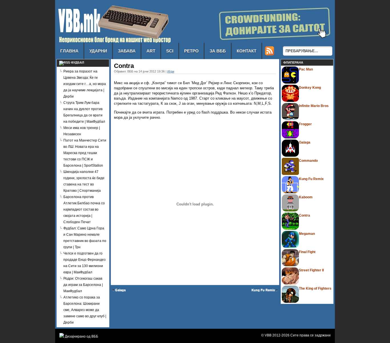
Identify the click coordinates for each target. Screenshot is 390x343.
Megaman (307, 234)
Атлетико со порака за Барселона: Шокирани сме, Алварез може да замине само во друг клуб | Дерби (84, 309)
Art (150, 51)
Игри (170, 71)
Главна (69, 51)
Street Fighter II (311, 270)
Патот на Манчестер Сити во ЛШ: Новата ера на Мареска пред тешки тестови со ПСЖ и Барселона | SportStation (84, 153)
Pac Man (306, 69)
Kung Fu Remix (263, 290)
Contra (304, 215)
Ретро (191, 51)
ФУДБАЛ (77, 62)
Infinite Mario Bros (314, 106)
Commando (308, 161)
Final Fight (307, 252)
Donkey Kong (310, 88)
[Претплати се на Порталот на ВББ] (269, 53)
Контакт (246, 51)
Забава (127, 51)
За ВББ (218, 51)
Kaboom (306, 197)
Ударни (98, 51)
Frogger (305, 124)
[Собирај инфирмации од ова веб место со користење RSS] (64, 62)
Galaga (120, 290)
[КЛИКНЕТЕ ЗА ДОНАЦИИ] (265, 41)
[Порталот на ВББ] (114, 41)
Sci (169, 51)
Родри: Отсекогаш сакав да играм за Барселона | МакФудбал (83, 285)
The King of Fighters (315, 288)
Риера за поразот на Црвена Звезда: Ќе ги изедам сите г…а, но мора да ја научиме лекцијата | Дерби (84, 83)
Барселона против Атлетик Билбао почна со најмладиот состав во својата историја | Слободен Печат (84, 209)
